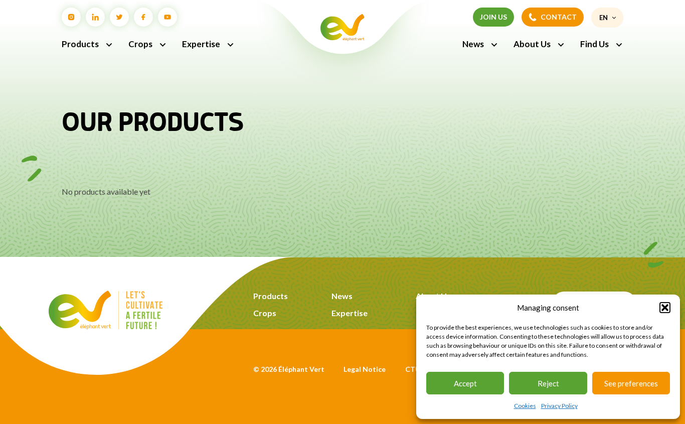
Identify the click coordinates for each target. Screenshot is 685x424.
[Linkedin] (95, 17)
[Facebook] (143, 17)
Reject (548, 383)
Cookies (525, 405)
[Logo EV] (105, 326)
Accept (465, 383)
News (473, 44)
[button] (665, 308)
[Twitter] (119, 17)
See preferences (631, 383)
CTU (412, 369)
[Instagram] (71, 17)
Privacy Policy (559, 405)
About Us (532, 44)
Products (80, 44)
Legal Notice (365, 369)
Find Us (594, 44)
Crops (140, 44)
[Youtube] (167, 17)
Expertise (201, 44)
